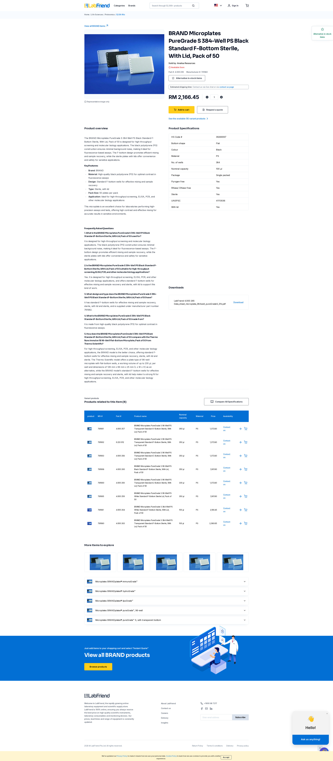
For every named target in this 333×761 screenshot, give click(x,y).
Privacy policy (243, 746)
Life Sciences (97, 14)
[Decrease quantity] (207, 97)
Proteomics (110, 14)
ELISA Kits (120, 14)
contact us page (226, 87)
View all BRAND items (94, 26)
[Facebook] (201, 708)
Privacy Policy (122, 756)
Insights (164, 723)
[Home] (99, 6)
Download (238, 302)
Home (86, 14)
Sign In (235, 5)
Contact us (166, 708)
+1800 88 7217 (210, 703)
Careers (164, 713)
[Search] (193, 5)
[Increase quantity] (221, 97)
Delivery (164, 718)
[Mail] (206, 708)
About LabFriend (168, 703)
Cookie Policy (171, 756)
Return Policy (197, 746)
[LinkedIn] (211, 708)
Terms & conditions (215, 746)
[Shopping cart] (247, 5)
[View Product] (240, 428)
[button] (194, 5)
